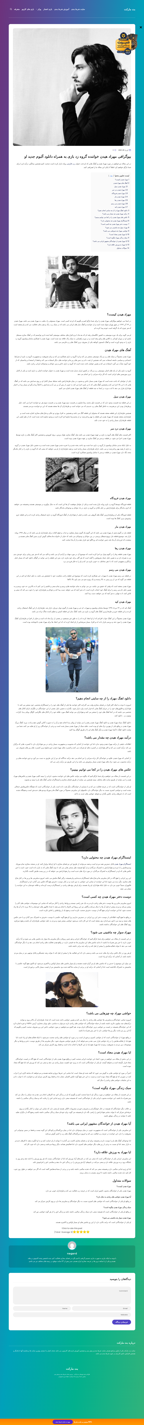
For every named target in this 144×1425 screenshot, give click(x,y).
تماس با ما (83, 1376)
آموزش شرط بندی (61, 9)
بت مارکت (129, 9)
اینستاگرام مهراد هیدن (122, 864)
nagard (72, 1253)
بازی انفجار (47, 9)
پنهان (111, 176)
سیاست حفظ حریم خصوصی (65, 1376)
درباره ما (76, 1376)
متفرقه (17, 9)
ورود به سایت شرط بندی (63, 1422)
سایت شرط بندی (78, 9)
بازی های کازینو (28, 9)
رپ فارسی (71, 163)
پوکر (39, 9)
